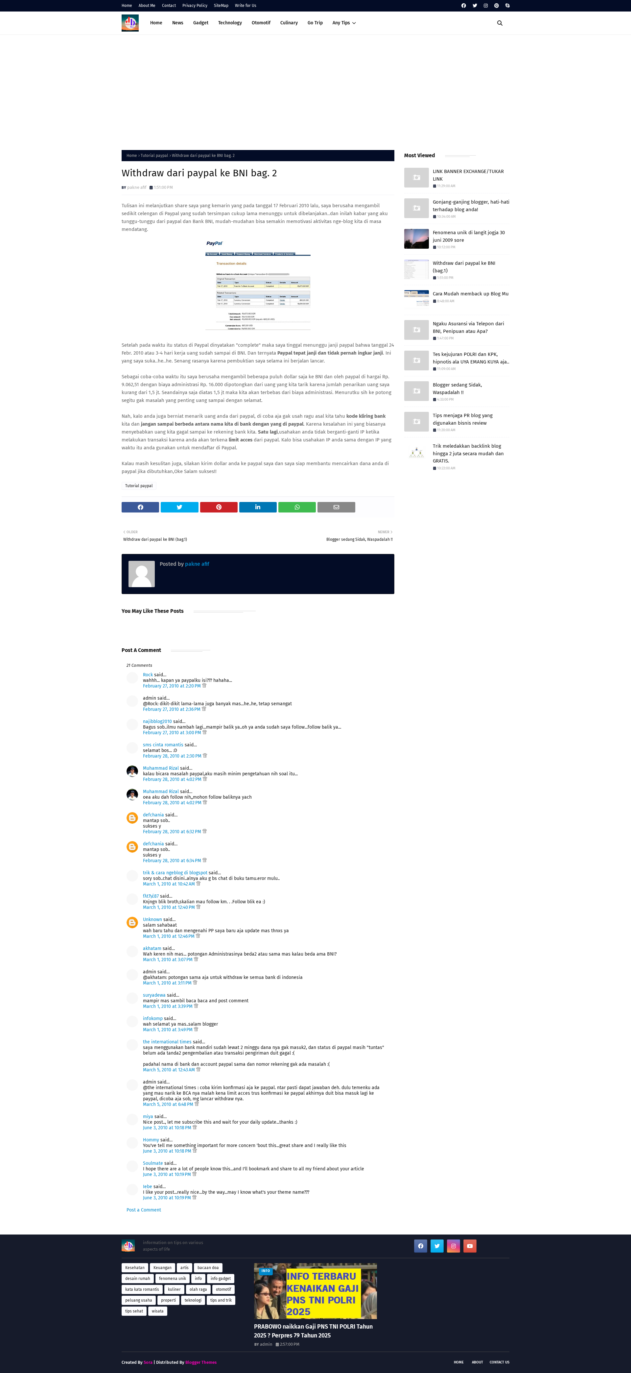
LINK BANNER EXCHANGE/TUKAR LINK (468, 175)
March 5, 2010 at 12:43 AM (169, 1070)
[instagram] (485, 6)
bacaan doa (208, 1267)
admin (266, 1344)
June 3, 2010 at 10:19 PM (167, 1174)
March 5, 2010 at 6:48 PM (169, 1104)
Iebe (147, 1186)
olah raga (198, 1289)
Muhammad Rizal (161, 768)
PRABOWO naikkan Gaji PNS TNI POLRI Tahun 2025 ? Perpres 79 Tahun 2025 (313, 1331)
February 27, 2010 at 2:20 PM (172, 686)
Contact (169, 5)
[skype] (506, 6)
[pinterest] (497, 6)
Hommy (151, 1140)
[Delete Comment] (204, 686)
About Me (147, 5)
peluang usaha (138, 1300)
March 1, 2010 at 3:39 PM (168, 1006)
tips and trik (221, 1300)
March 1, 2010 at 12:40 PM (169, 907)
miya (148, 1116)
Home (127, 5)
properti (168, 1300)
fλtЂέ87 (151, 896)
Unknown (152, 919)
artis (184, 1267)
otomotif (223, 1289)
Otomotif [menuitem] (261, 23)
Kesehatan (135, 1267)
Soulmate (153, 1163)
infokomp (153, 1018)
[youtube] (470, 1246)
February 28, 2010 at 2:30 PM (173, 756)
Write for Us (245, 5)
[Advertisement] (315, 91)
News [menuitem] (177, 23)
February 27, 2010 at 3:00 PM (172, 733)
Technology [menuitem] (230, 23)
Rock (148, 675)
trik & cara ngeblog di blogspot (175, 873)
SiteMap (221, 5)
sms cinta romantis (163, 745)
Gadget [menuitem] (200, 23)
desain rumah (137, 1278)
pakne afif (136, 187)
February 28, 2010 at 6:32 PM (172, 832)
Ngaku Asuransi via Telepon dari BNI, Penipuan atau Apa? (468, 327)
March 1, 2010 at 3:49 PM (168, 1030)
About (477, 1362)
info (198, 1278)
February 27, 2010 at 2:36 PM (172, 709)
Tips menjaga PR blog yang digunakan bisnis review (463, 419)
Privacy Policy (194, 5)
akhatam (152, 948)
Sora (148, 1362)
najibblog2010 (157, 721)
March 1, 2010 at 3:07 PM (168, 959)
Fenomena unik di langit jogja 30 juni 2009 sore (469, 236)
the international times (167, 1042)
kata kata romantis (142, 1289)
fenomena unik (172, 1278)
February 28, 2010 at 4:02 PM (173, 779)
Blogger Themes (201, 1362)
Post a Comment (144, 1210)
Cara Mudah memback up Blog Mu (471, 294)
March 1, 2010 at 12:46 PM (169, 936)
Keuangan (162, 1267)
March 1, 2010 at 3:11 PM (168, 983)
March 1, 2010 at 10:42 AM (169, 884)
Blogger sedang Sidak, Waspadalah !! (457, 388)
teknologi (193, 1300)
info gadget (221, 1278)
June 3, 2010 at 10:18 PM (168, 1128)
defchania (153, 815)
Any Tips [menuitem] (341, 23)
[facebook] (464, 6)
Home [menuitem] (156, 23)
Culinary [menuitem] (289, 23)
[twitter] (475, 6)
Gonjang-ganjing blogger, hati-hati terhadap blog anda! (471, 205)
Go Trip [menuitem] (315, 23)
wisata (158, 1311)
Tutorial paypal (154, 155)
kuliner (174, 1289)
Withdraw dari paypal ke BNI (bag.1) (464, 267)
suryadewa (154, 995)
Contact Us (499, 1362)
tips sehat (134, 1311)
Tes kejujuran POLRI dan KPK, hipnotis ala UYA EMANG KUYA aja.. (471, 358)
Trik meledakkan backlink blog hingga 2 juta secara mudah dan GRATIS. (468, 453)
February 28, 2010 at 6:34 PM (172, 860)
